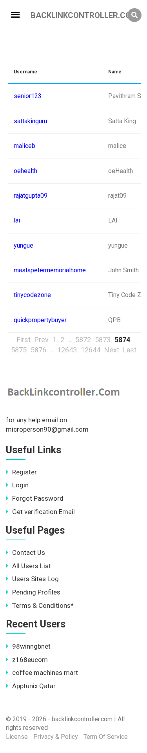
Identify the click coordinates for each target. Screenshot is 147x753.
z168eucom (30, 660)
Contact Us (28, 552)
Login (20, 485)
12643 (67, 350)
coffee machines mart (45, 672)
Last (129, 350)
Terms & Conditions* (43, 605)
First (24, 339)
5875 (19, 350)
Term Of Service (105, 736)
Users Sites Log (35, 579)
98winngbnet (31, 646)
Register (24, 472)
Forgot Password (38, 498)
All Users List (31, 566)
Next (111, 350)
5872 (83, 339)
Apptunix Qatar (34, 686)
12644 (90, 350)
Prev (41, 339)
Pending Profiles (36, 592)
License (17, 736)
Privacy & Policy (55, 736)
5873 (103, 339)
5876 (38, 350)
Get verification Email (43, 512)
